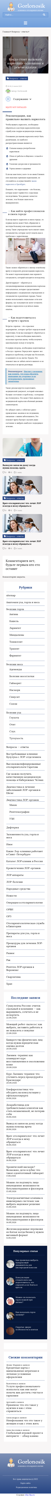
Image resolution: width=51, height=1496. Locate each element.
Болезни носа (14, 664)
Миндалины (16, 634)
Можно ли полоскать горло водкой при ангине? (26, 1299)
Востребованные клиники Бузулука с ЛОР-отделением (23, 755)
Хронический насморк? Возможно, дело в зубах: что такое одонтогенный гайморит (25, 1170)
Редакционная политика (26, 1487)
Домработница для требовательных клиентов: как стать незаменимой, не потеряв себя (25, 1109)
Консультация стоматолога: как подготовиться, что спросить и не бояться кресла (27, 1282)
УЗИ (11, 818)
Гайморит (15, 683)
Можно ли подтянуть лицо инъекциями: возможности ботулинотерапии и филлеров (24, 1185)
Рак (8, 960)
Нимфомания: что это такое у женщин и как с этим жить (24, 1422)
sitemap (11, 595)
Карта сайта (26, 1483)
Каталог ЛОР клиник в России (24, 861)
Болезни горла (15, 609)
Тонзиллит (16, 641)
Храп (9, 983)
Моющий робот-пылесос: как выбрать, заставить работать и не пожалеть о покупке (24, 1027)
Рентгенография (19, 811)
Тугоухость (16, 738)
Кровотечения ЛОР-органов (23, 868)
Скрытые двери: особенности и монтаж (27, 1328)
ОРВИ (9, 909)
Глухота (14, 717)
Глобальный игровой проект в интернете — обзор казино (24, 1434)
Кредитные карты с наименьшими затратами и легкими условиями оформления (22, 1372)
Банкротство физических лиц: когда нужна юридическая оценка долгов (24, 1042)
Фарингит (15, 655)
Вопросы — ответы (17, 746)
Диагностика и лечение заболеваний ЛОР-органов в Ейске (23, 790)
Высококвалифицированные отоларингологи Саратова (23, 765)
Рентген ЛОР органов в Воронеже (20, 968)
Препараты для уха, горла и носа (23, 935)
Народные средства (18, 888)
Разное (10, 953)
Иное (9, 844)
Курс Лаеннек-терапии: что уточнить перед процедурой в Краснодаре (24, 1077)
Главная (6, 32)
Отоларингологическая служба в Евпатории (25, 925)
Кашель (14, 621)
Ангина (13, 614)
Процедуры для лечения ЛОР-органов (24, 945)
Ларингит (15, 627)
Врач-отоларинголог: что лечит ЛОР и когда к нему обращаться (25, 1139)
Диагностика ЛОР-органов (22, 799)
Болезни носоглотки (21, 676)
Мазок (13, 804)
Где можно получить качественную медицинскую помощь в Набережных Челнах (24, 776)
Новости (11, 895)
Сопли (13, 703)
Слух (12, 731)
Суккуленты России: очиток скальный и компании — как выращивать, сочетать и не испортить (23, 1010)
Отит (12, 724)
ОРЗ (8, 916)
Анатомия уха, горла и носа (22, 602)
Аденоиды (15, 669)
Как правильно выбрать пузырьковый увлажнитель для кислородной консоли (27, 1264)
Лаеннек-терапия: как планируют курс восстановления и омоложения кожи (25, 1060)
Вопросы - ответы (20, 32)
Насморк (14, 690)
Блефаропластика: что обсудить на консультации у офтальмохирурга (23, 1092)
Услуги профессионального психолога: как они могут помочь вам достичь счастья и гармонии (24, 1391)
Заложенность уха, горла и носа (22, 836)
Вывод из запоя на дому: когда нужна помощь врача (24, 1125)
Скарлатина (13, 976)
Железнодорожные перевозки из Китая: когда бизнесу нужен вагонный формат (25, 1232)
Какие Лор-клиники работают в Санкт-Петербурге (24, 853)
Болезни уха (13, 712)
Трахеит (14, 648)
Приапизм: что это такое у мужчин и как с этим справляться (22, 1408)
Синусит (14, 696)
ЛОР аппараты (15, 874)
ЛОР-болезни (14, 881)
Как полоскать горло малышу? (26, 1313)
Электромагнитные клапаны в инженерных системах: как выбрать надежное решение (24, 1201)
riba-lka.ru (30, 1495)
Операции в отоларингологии (24, 902)
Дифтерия (12, 827)
